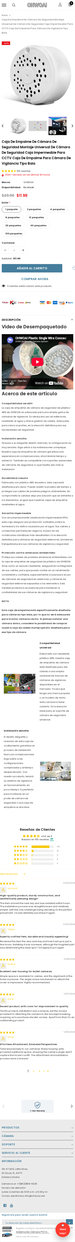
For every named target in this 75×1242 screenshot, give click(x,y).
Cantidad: (8, 243)
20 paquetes (13, 225)
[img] (7, 883)
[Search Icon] (13, 5)
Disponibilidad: (11, 187)
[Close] (71, 1227)
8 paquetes (12, 217)
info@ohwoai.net (35, 1196)
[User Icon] (60, 5)
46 (8, 286)
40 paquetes (38, 225)
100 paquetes (13, 233)
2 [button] (33, 1071)
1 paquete (11, 209)
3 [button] (39, 1071)
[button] (9, 171)
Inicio (5, 15)
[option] (37, 76)
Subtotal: (7, 258)
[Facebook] (4, 1205)
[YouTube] (11, 1205)
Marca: (6, 182)
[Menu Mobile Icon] (4, 5)
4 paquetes (57, 209)
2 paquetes (34, 209)
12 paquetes (36, 217)
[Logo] (37, 4)
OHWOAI (29, 182)
